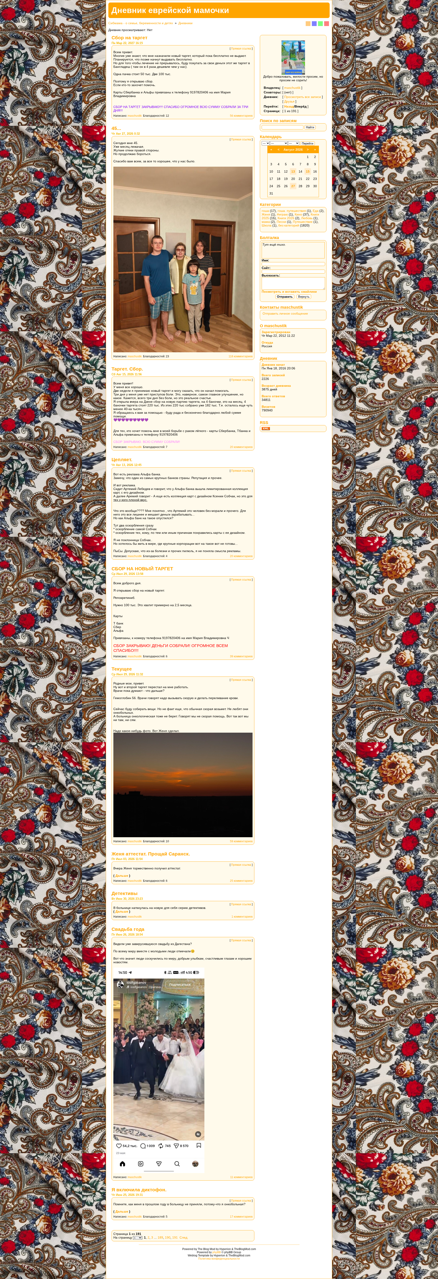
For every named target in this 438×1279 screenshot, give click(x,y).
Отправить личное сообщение (285, 313)
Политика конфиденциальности (219, 1258)
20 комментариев (241, 447)
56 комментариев (241, 115)
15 (308, 171)
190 (167, 1237)
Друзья (289, 101)
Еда (315, 211)
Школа (266, 225)
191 (175, 1237)
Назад (289, 106)
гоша (265, 211)
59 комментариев (241, 841)
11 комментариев (241, 1177)
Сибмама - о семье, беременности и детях (140, 23)
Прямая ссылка (241, 48)
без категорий (288, 225)
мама (266, 222)
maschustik (135, 115)
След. (184, 1237)
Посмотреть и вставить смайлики (289, 291)
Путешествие (303, 222)
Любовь (307, 218)
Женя (266, 214)
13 (293, 171)
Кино (298, 214)
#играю (282, 214)
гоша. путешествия (292, 211)
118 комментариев (241, 356)
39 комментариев (241, 656)
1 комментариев (242, 916)
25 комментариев (241, 880)
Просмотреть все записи (302, 97)
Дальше (121, 875)
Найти (310, 127)
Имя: (265, 260)
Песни (281, 222)
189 (160, 1237)
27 (293, 186)
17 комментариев (241, 1216)
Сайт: (266, 268)
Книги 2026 (286, 218)
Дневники (185, 23)
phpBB (216, 1252)
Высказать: (271, 275)
